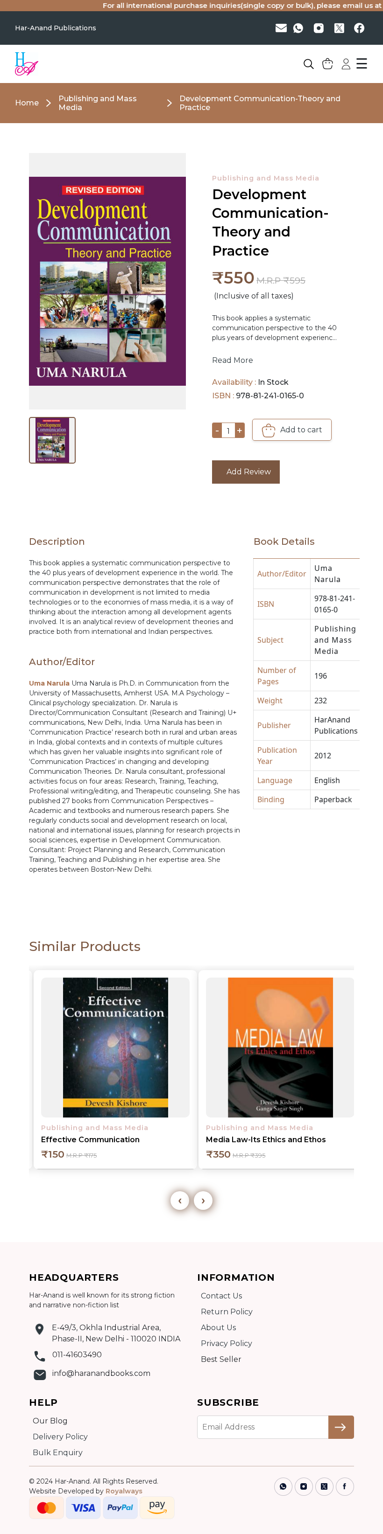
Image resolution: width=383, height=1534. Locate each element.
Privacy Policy (226, 1343)
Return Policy (227, 1311)
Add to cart (300, 429)
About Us (218, 1327)
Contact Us (221, 1295)
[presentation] (179, 1200)
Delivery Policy (60, 1436)
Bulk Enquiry (58, 1452)
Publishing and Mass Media (265, 178)
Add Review (246, 471)
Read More (232, 360)
